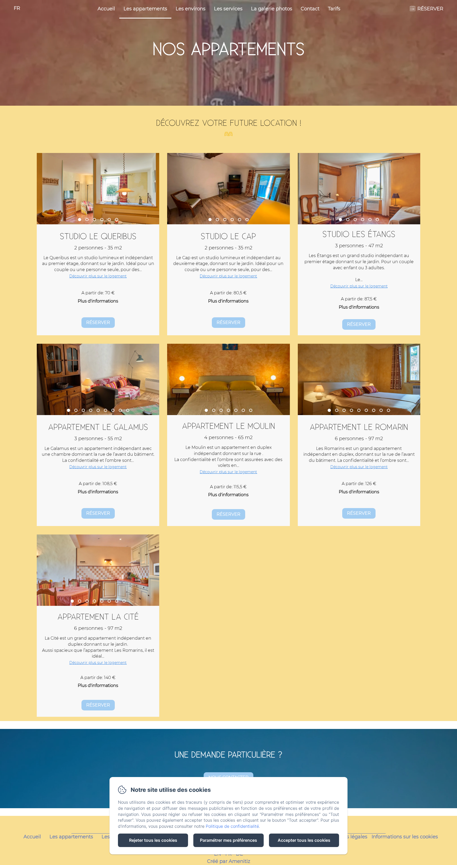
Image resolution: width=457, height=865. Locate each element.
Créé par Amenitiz (228, 861)
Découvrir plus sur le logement (98, 276)
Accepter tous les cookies (304, 840)
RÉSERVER (430, 9)
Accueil (106, 9)
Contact (310, 9)
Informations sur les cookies (405, 837)
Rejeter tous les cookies (153, 840)
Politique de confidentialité (232, 826)
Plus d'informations (98, 301)
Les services (228, 9)
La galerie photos (271, 9)
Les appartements (145, 9)
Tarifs (334, 9)
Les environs (190, 9)
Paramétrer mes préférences (228, 840)
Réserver (98, 322)
